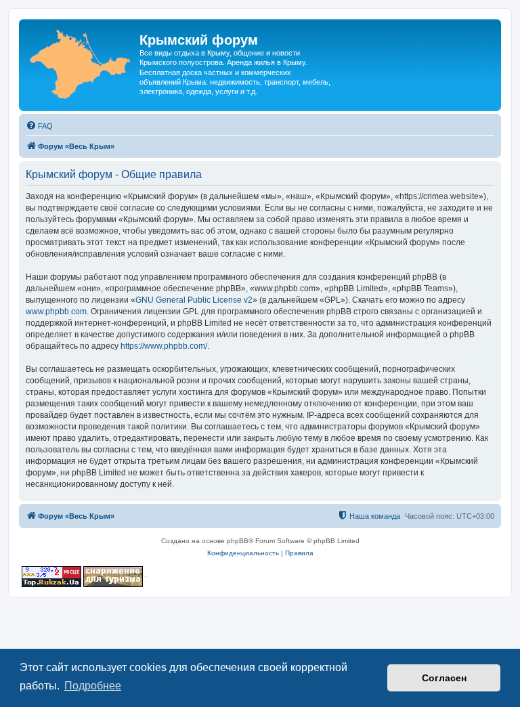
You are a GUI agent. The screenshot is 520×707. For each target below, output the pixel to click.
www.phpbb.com (56, 311)
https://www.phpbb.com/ (164, 346)
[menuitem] (39, 126)
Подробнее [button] (92, 685)
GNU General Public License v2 (194, 300)
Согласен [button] (444, 677)
